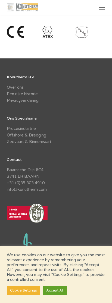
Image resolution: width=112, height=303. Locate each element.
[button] (102, 7)
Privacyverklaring (23, 100)
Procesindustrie (21, 128)
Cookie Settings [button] (23, 290)
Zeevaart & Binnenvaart (29, 141)
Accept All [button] (55, 290)
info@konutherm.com (27, 189)
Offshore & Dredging (26, 135)
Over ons (15, 87)
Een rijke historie (22, 93)
